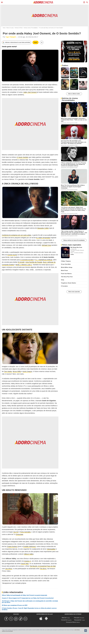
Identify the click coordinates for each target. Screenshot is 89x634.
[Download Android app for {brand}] (47, 618)
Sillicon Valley (28, 554)
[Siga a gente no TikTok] (21, 619)
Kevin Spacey (27, 371)
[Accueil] (43, 2)
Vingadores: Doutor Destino (68, 283)
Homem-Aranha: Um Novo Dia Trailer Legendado (65, 88)
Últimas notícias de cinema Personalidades (74, 240)
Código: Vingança (66, 261)
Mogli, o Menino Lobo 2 (24, 265)
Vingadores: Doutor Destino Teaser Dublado (74, 88)
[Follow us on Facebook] (6, 619)
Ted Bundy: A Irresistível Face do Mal (43, 566)
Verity (62, 279)
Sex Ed (15, 532)
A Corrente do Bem (27, 260)
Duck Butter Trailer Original (83, 88)
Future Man (25, 563)
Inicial (4, 27)
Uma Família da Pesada (33, 262)
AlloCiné (64, 617)
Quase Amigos (12, 546)
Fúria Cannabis (25, 532)
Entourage (19, 534)
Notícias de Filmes (19, 27)
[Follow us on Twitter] (11, 619)
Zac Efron (8, 568)
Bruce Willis (17, 371)
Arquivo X (27, 561)
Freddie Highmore (29, 546)
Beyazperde (77, 620)
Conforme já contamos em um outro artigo (16, 235)
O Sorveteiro (64, 286)
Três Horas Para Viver (67, 276)
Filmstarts (77, 617)
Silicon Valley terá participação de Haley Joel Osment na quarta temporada (24, 595)
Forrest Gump (12, 255)
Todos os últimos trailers (74, 93)
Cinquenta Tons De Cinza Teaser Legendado (83, 76)
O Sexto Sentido (22, 157)
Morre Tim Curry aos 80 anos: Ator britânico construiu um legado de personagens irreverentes (73, 187)
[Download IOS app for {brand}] (41, 618)
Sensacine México (71, 622)
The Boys (43, 568)
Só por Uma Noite (66, 264)
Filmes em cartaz (10, 27)
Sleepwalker (51, 549)
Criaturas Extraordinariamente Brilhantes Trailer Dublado (74, 76)
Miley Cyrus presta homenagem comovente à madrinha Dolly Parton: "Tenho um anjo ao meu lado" (74, 120)
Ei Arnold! (21, 262)
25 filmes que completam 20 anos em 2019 (14, 605)
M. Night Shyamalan (43, 238)
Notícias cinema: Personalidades (31, 27)
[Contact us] (25, 619)
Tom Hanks (8, 371)
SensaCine (64, 620)
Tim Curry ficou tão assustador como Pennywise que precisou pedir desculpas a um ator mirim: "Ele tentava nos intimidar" (73, 142)
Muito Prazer (64, 270)
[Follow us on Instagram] (16, 619)
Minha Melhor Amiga (66, 267)
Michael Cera (46, 245)
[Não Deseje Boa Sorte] (65, 252)
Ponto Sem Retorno (66, 273)
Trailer (72, 254)
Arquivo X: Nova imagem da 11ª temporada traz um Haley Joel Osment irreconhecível (28, 598)
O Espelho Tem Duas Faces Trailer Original (65, 76)
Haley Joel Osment (30, 92)
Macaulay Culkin (43, 228)
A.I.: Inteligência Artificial (43, 260)
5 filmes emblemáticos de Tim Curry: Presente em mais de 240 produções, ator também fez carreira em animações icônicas (73, 164)
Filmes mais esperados (74, 291)
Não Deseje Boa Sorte (76, 247)
